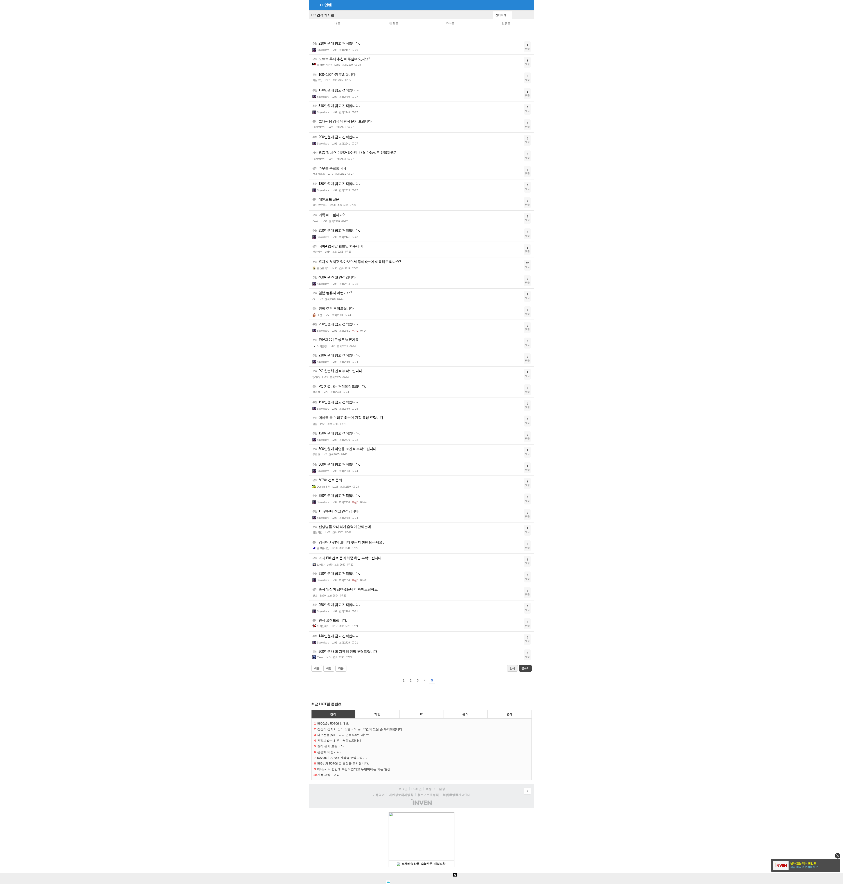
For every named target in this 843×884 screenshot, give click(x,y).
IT (321, 5)
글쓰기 (529, 15)
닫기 (837, 856)
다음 (341, 668)
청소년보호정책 (428, 795)
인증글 (506, 23)
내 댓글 (393, 23)
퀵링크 (430, 789)
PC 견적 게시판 (322, 15)
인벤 (328, 5)
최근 (316, 668)
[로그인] (521, 4)
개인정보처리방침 (401, 795)
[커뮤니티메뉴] (313, 5)
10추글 (449, 23)
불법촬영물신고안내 (456, 795)
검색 (512, 668)
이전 (328, 668)
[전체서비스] (528, 4)
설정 (442, 789)
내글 (337, 23)
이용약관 (379, 795)
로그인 (402, 789)
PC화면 (416, 789)
